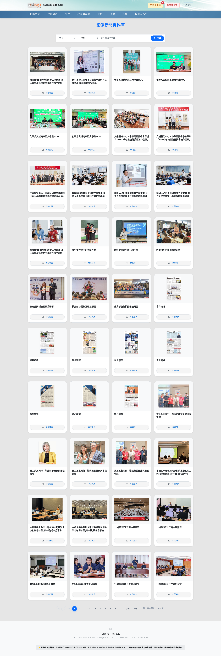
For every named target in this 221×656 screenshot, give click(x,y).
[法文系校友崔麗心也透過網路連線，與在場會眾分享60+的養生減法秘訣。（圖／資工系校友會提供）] (47, 452)
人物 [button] (125, 14)
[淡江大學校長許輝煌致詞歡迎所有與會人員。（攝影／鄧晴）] (89, 288)
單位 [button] (99, 14)
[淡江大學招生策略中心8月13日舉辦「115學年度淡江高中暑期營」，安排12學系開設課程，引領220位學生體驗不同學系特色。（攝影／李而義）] (131, 509)
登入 (190, 5)
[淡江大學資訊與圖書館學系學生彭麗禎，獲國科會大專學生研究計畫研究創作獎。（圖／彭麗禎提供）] (131, 231)
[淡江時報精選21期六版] (89, 342)
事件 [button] (67, 14)
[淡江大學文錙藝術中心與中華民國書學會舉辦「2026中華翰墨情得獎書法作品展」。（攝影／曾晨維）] (47, 175)
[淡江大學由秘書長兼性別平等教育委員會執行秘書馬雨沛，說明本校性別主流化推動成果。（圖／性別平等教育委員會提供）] (173, 452)
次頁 (128, 608)
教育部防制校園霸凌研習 (168, 250)
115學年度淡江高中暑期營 (126, 527)
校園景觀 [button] (53, 14)
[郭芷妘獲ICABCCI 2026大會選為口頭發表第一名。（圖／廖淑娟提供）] (89, 61)
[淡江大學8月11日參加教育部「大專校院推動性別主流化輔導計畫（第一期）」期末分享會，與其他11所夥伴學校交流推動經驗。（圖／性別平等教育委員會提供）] (89, 509)
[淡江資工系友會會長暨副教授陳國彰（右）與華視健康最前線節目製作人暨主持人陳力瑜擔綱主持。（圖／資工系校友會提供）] (89, 452)
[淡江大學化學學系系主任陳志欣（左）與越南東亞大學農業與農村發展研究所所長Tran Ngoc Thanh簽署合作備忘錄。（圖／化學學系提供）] (173, 61)
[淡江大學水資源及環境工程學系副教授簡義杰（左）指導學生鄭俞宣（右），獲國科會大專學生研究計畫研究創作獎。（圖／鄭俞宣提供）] (89, 231)
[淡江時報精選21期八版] (173, 288)
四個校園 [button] (35, 14)
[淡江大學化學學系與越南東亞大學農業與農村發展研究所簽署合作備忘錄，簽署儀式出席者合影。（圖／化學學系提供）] (89, 118)
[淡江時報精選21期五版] (131, 342)
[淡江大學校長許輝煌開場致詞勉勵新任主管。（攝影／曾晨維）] (131, 566)
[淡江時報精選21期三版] (47, 396)
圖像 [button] (112, 14)
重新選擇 (173, 5)
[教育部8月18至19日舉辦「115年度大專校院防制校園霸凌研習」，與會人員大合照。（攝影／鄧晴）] (131, 288)
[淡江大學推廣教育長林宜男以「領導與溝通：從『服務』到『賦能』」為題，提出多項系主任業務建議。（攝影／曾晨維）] (173, 566)
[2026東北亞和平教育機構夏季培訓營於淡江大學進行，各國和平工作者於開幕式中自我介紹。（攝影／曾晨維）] (173, 175)
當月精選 (160, 306)
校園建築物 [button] (84, 14)
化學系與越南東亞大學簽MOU (128, 80)
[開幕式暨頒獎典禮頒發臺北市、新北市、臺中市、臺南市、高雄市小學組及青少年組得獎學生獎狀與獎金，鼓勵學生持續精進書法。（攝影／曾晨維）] (173, 118)
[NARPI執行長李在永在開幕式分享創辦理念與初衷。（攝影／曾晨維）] (131, 175)
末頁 (136, 608)
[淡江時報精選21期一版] (131, 396)
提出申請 (157, 4)
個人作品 (142, 14)
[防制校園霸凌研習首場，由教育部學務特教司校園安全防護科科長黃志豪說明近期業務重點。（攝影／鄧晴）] (173, 231)
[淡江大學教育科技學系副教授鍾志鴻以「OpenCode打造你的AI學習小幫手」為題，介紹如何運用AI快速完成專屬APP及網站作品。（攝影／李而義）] (173, 509)
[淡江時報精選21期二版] (89, 396)
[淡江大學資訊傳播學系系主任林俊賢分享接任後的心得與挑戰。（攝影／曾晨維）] (89, 566)
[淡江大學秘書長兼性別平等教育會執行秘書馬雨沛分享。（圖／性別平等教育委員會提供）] (47, 509)
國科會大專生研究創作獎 (84, 250)
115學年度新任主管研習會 (84, 584)
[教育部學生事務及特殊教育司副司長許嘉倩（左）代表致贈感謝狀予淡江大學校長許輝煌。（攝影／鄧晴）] (47, 288)
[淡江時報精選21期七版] (47, 342)
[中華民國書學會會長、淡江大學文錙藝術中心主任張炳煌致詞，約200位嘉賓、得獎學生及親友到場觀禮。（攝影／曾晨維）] (131, 118)
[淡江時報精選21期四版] (173, 342)
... (121, 608)
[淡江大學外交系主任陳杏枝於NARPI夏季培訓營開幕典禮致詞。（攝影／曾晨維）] (89, 175)
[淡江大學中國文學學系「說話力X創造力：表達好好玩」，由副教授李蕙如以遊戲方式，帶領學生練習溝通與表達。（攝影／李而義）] (47, 566)
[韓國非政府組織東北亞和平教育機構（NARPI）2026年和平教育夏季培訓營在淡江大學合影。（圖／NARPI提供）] (47, 61)
